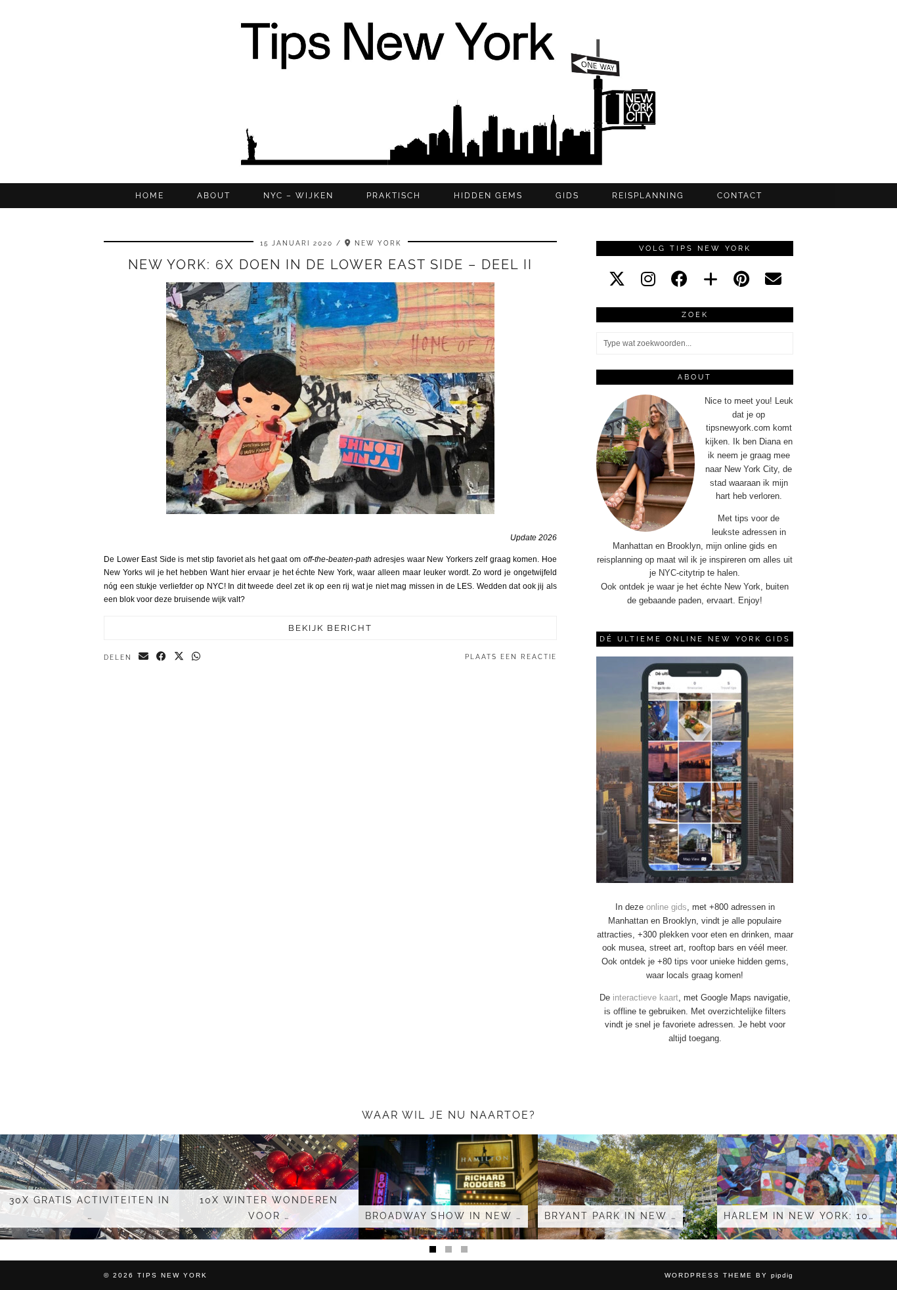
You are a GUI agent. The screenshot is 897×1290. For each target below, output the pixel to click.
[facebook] (679, 279)
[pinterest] (741, 279)
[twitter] (617, 279)
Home (149, 195)
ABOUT (213, 195)
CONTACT (739, 195)
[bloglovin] (710, 279)
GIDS (567, 195)
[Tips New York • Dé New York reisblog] (448, 91)
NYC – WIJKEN (298, 195)
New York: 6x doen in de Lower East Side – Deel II (330, 264)
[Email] (773, 279)
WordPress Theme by (729, 1275)
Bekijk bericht (330, 628)
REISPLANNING (648, 195)
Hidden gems (488, 195)
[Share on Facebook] (162, 657)
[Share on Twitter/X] (179, 657)
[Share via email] (144, 657)
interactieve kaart (645, 997)
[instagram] (648, 279)
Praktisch (393, 195)
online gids (666, 907)
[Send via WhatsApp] (196, 657)
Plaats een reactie (511, 656)
